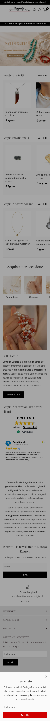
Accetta (25, 715)
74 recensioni (30, 427)
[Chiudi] (46, 676)
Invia (25, 574)
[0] (45, 9)
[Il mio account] (39, 9)
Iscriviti (10, 662)
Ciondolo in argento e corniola (16, 114)
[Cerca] (34, 9)
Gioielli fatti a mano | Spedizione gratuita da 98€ (25, 2)
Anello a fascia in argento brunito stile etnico (16, 178)
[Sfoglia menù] (4, 10)
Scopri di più (13, 394)
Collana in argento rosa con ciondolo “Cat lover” (17, 242)
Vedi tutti (42, 75)
